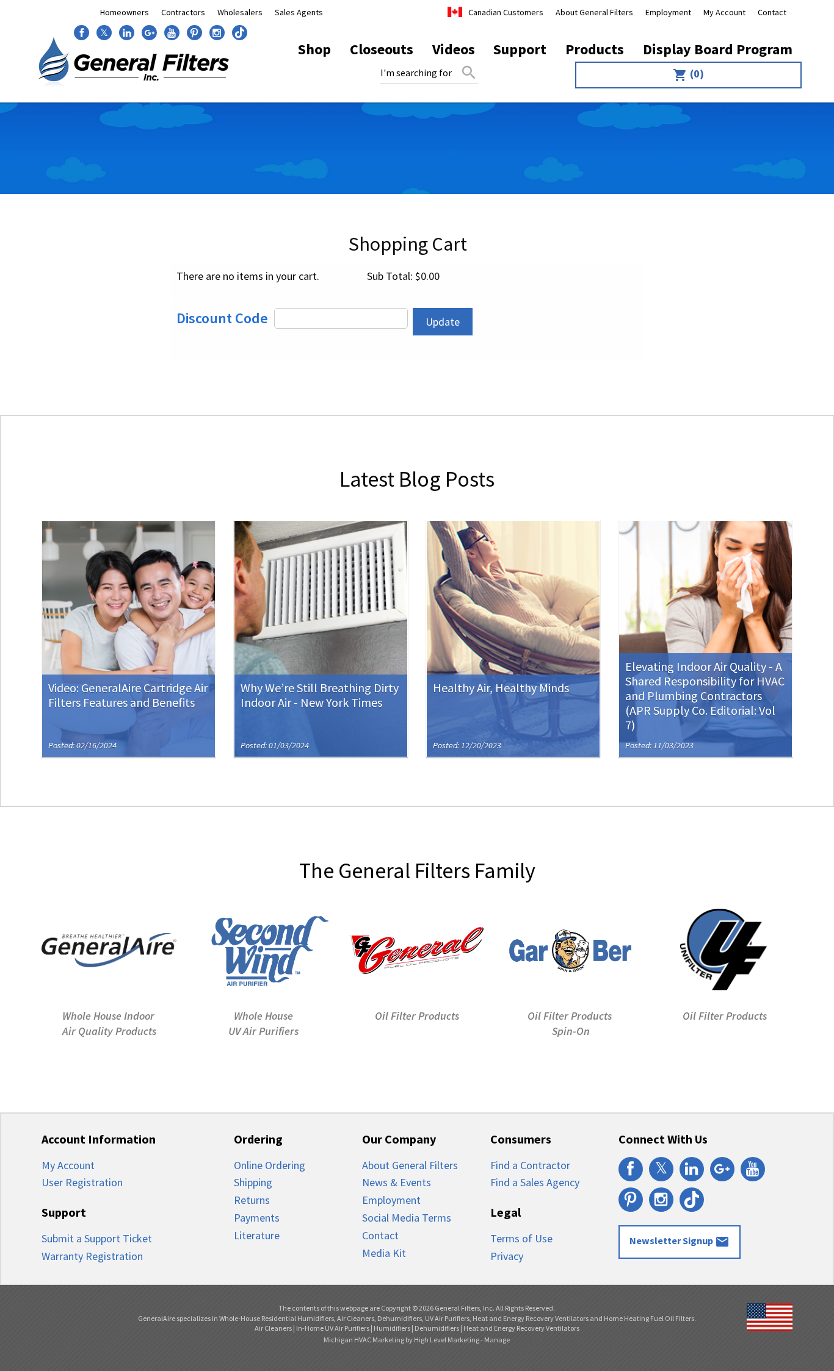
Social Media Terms (406, 1218)
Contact (772, 12)
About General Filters (594, 12)
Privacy (506, 1256)
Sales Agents (299, 12)
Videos (453, 49)
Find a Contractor (530, 1165)
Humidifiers (392, 1328)
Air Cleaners (273, 1328)
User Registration (82, 1182)
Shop (314, 49)
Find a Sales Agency (534, 1182)
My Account (724, 12)
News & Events (396, 1182)
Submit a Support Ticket (97, 1238)
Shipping (253, 1182)
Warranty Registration (92, 1256)
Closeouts (381, 49)
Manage (497, 1339)
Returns (252, 1200)
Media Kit (384, 1253)
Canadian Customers (505, 12)
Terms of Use (521, 1238)
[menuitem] (685, 75)
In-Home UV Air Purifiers (332, 1328)
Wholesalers (240, 12)
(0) (688, 74)
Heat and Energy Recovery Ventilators (521, 1328)
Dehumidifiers (437, 1328)
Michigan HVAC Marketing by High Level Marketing (401, 1339)
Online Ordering (269, 1165)
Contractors (183, 12)
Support (519, 49)
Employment (668, 12)
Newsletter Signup (679, 1241)
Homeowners (124, 12)
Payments (257, 1218)
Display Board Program (717, 49)
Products (594, 49)
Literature (257, 1235)
